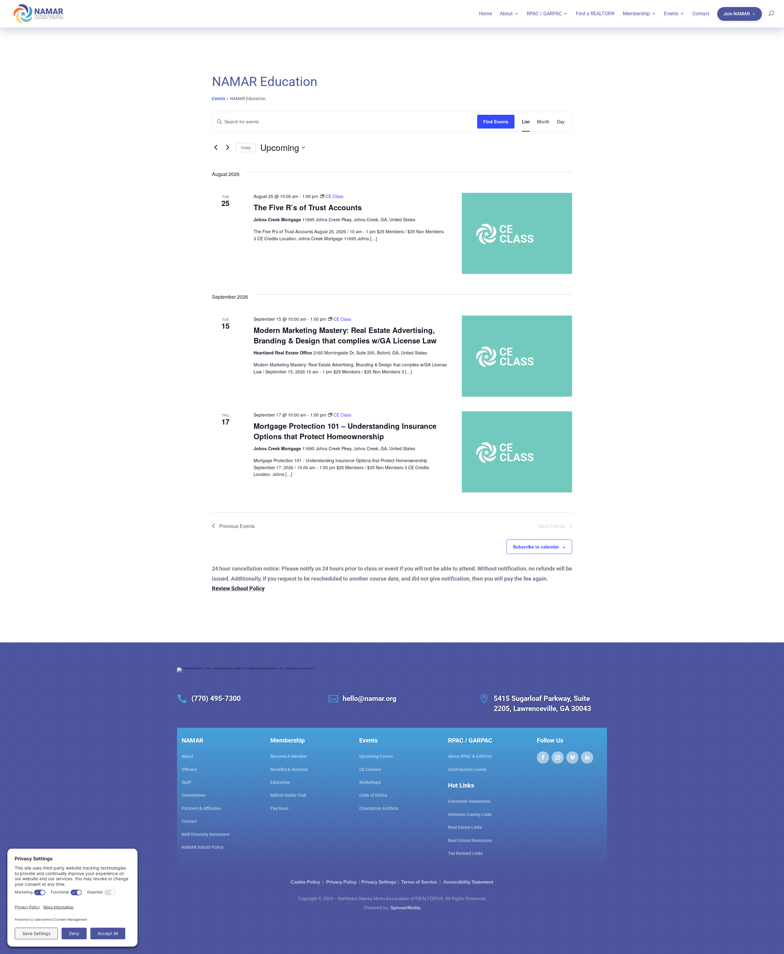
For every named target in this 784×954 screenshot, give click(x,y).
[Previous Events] (215, 147)
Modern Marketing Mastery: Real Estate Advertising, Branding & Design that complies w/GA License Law (345, 335)
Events (218, 98)
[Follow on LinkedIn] (587, 757)
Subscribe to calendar (536, 547)
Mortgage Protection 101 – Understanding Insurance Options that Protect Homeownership (345, 431)
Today (246, 147)
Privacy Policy (341, 882)
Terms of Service (419, 882)
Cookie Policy (305, 882)
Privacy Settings (378, 882)
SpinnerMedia (405, 907)
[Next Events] (227, 147)
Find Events (495, 121)
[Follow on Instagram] (558, 757)
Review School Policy (238, 588)
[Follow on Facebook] (543, 757)
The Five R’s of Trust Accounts (308, 207)
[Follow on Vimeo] (572, 757)
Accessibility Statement (468, 882)
